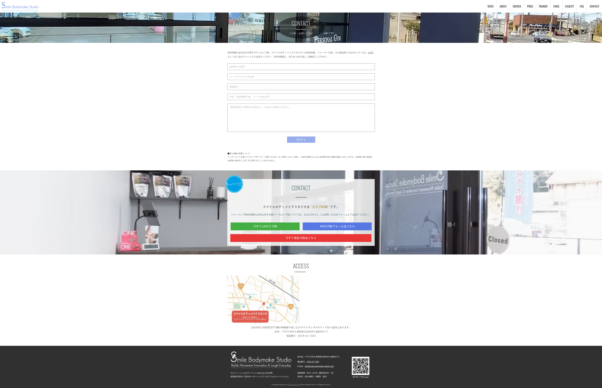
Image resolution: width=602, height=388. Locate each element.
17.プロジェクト (293, 384)
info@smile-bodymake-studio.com (319, 366)
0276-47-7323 (307, 336)
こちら (366, 377)
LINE (370, 52)
